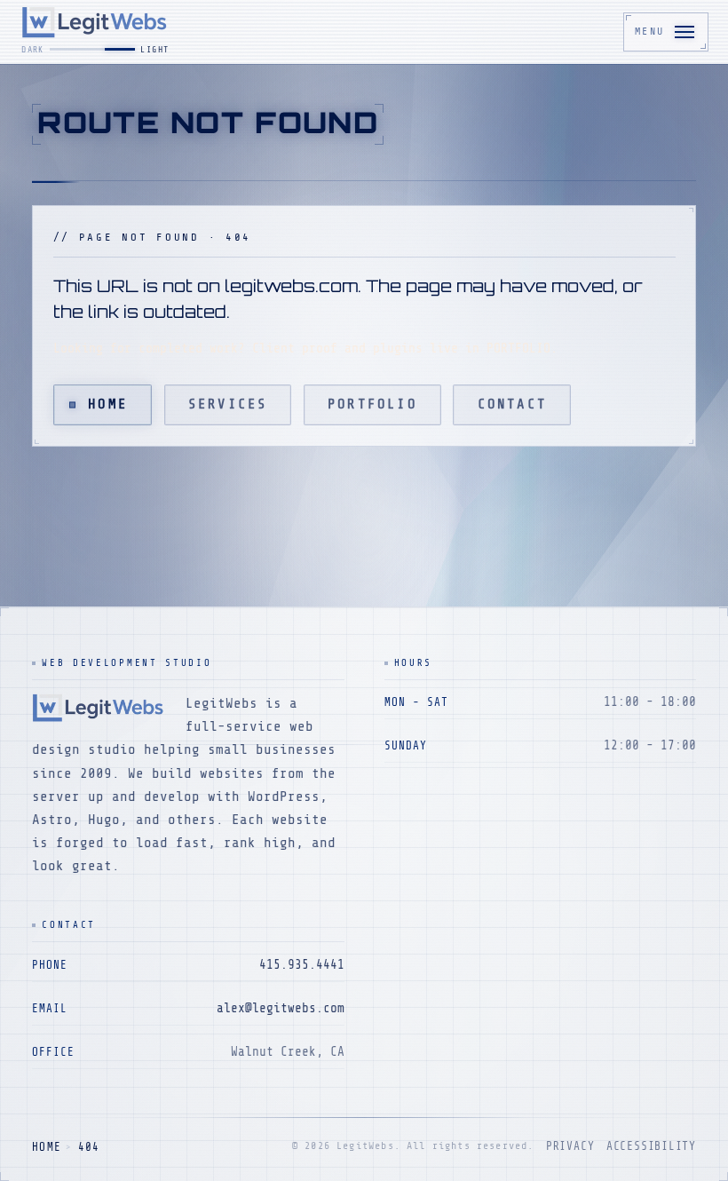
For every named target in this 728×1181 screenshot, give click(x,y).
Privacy (570, 1146)
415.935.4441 (301, 964)
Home (108, 404)
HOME (46, 1147)
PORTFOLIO (372, 404)
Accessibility (651, 1146)
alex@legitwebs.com (280, 1008)
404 (89, 1147)
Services (228, 404)
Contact (512, 404)
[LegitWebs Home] (96, 31)
